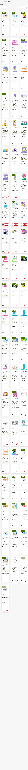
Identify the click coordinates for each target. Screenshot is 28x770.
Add (6, 34)
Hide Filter (4, 7)
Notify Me (6, 443)
